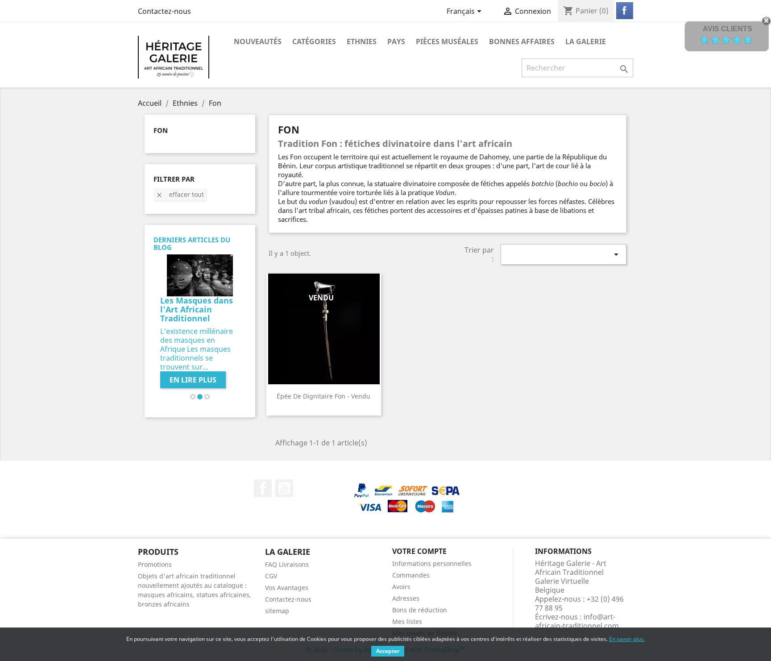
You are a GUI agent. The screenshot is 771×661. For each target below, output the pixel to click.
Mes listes (407, 621)
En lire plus (193, 380)
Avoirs (401, 586)
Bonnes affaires (522, 41)
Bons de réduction (419, 610)
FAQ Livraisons (287, 564)
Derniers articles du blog (191, 243)
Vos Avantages (286, 587)
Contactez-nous (164, 11)
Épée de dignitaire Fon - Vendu (323, 396)
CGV (271, 576)
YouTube (284, 488)
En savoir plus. (627, 639)
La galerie (585, 41)
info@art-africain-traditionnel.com (577, 621)
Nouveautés (258, 41)
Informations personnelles (432, 563)
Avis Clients (727, 29)
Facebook (263, 488)
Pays (396, 41)
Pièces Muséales (447, 41)
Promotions (155, 564)
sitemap (277, 611)
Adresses (405, 598)
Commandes (411, 575)
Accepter (387, 651)
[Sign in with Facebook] (624, 10)
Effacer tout (180, 194)
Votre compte (419, 551)
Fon (160, 130)
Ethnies (362, 41)
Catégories (314, 41)
